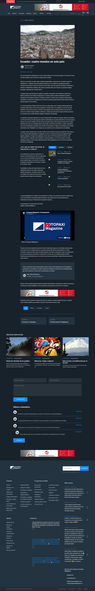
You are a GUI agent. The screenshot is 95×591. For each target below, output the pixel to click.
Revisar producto (10, 550)
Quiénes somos (62, 589)
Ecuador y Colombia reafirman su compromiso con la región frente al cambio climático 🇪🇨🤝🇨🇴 (73, 520)
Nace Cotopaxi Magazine (64, 153)
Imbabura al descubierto (38, 496)
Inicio (9, 13)
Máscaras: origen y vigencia (44, 361)
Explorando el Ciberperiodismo (24, 494)
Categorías (28, 13)
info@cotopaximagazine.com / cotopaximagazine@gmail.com (74, 582)
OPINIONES (61, 147)
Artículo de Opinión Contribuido (9, 527)
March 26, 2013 (67, 167)
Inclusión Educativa (25, 502)
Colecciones (9, 541)
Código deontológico (11, 497)
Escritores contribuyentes (10, 532)
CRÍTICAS (70, 147)
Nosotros (14, 13)
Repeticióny (78, 432)
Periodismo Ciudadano (26, 490)
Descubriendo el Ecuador (64, 186)
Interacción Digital (25, 488)
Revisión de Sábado (9, 547)
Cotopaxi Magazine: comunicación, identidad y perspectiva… (65, 171)
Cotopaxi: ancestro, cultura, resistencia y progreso (65, 162)
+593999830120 (71, 578)
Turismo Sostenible (63, 178)
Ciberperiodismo (24, 485)
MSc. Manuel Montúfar (33, 274)
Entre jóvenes (38, 490)
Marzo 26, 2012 (67, 159)
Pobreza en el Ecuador (10, 489)
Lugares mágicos (39, 499)
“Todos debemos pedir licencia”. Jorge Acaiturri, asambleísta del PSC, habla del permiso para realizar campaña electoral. (74, 508)
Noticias (41, 13)
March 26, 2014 (67, 176)
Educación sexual (53, 498)
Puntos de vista (39, 504)
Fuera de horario (53, 490)
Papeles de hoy (10, 543)
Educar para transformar (38, 486)
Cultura (47, 308)
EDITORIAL (52, 147)
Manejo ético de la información (11, 509)
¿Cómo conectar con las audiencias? (26, 505)
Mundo (35, 13)
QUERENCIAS (9, 358)
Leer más (19, 440)
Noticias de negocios (9, 537)
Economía (39, 308)
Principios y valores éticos (11, 500)
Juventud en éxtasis (54, 485)
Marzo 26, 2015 (67, 185)
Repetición (79, 411)
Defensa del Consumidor (9, 493)
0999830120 (70, 575)
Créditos (79, 589)
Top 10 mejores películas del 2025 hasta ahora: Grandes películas (31, 1)
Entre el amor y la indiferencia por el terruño (75, 362)
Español (72, 13)
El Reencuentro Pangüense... (59, 322)
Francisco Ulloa (17, 358)
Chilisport (51, 493)
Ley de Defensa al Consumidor (11, 505)
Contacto (49, 13)
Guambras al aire (39, 492)
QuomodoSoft (22, 411)
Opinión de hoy (10, 522)
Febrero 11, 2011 (67, 151)
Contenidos (21, 13)
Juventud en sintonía (54, 495)
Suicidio (8, 485)
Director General (29, 66)
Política (32, 308)
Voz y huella (52, 488)
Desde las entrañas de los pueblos (18, 361)
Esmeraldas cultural (54, 500)
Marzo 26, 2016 (28, 68)
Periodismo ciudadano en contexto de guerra (26, 498)
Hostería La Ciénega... (29, 322)
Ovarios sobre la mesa (40, 502)
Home (22, 20)
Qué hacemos (71, 589)
